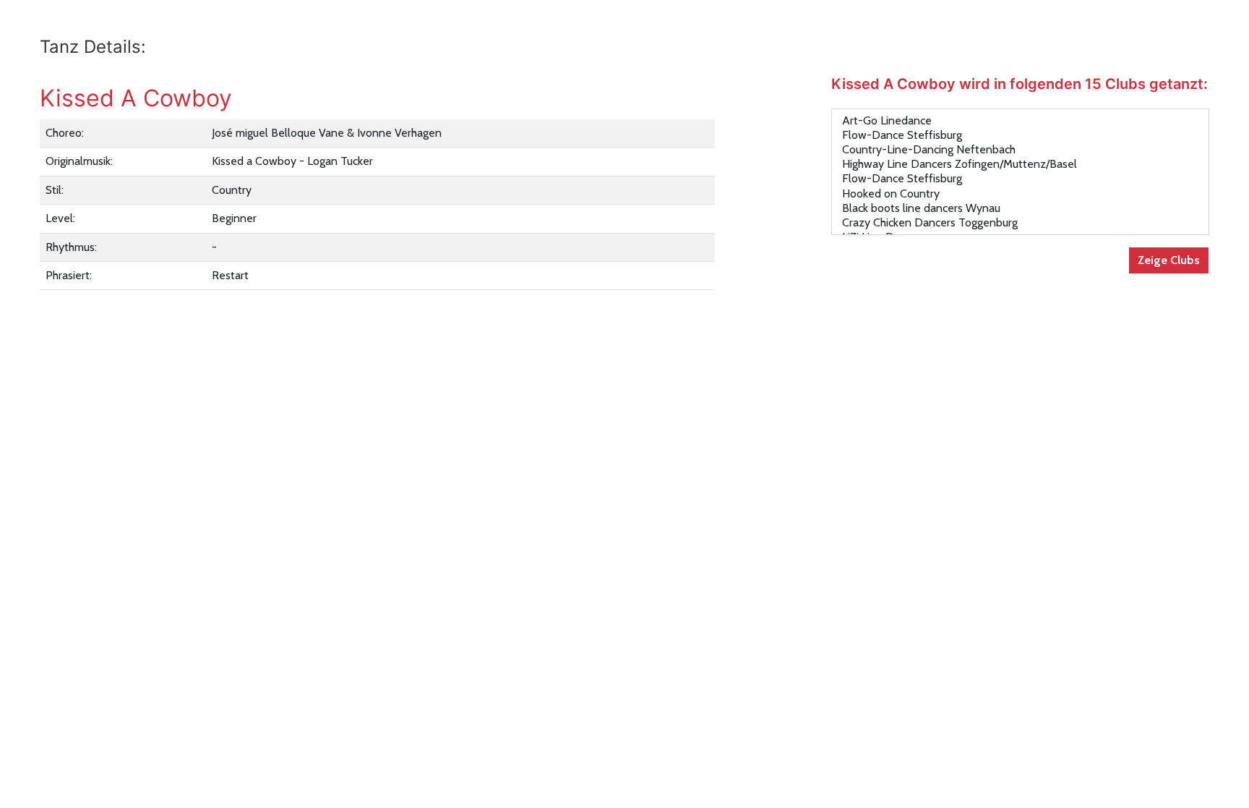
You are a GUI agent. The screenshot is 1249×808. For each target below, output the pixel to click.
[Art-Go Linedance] (1020, 121)
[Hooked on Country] (1020, 194)
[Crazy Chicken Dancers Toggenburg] (1020, 223)
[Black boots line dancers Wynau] (1020, 208)
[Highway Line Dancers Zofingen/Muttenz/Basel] (1020, 164)
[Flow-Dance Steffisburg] (1020, 135)
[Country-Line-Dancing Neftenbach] (1020, 150)
